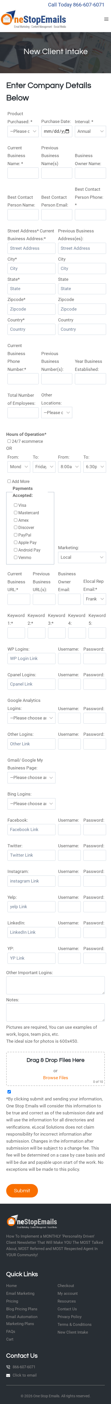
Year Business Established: (88, 365)
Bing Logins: (19, 794)
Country (65, 319)
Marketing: (68, 547)
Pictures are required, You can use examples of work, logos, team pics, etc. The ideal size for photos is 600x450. (51, 1034)
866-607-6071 (24, 1367)
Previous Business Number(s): (52, 361)
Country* (16, 319)
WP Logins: (18, 649)
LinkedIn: (16, 922)
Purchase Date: (56, 121)
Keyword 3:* (56, 619)
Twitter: (14, 845)
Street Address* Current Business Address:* (30, 234)
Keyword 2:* (36, 619)
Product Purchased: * (19, 117)
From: (13, 457)
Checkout (66, 1285)
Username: (68, 649)
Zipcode (66, 299)
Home (11, 1285)
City (62, 259)
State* (13, 279)
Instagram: (18, 871)
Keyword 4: (76, 619)
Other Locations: (51, 399)
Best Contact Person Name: (21, 201)
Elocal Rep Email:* (93, 585)
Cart (9, 1339)
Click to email (25, 1375)
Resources (67, 1301)
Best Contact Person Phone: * (89, 197)
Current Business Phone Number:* (16, 357)
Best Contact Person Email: (54, 201)
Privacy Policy (70, 1316)
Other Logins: (20, 734)
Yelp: (12, 897)
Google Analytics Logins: (24, 704)
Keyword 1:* (16, 619)
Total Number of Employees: (21, 399)
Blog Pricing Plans (21, 1309)
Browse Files (55, 1077)
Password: (93, 649)
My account (68, 1293)
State (63, 279)
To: (36, 457)
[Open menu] (106, 19)
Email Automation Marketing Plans (21, 1320)
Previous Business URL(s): (42, 581)
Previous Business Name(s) (50, 155)
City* (12, 259)
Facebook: (17, 820)
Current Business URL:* (16, 581)
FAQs (10, 1331)
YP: (10, 948)
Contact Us (67, 1309)
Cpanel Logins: (21, 674)
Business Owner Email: (67, 581)
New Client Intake (73, 1332)
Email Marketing (20, 1293)
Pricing (12, 1301)
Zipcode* (16, 299)
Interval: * (84, 121)
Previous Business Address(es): (76, 234)
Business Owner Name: (88, 159)
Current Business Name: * (16, 155)
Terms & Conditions (75, 1324)
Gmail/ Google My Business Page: (25, 764)
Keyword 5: (97, 619)
